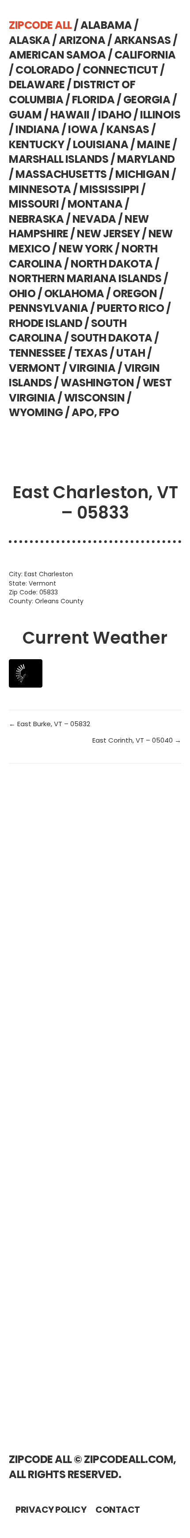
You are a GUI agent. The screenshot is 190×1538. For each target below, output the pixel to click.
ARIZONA (82, 40)
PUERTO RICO (130, 308)
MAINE (154, 144)
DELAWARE (37, 84)
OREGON (135, 293)
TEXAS (91, 353)
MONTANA (95, 204)
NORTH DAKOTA (112, 263)
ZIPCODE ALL (40, 25)
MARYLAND (146, 159)
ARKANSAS (142, 40)
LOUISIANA (101, 144)
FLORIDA (93, 99)
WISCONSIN (94, 397)
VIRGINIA (92, 368)
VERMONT (35, 368)
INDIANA (37, 129)
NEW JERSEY (108, 233)
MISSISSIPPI (109, 189)
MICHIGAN (142, 174)
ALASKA (29, 40)
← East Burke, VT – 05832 (49, 723)
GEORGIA (147, 99)
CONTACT (117, 1509)
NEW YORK (86, 248)
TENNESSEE (37, 353)
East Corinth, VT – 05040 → (136, 740)
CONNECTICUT (120, 70)
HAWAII (70, 114)
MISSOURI (34, 204)
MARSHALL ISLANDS (58, 159)
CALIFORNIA (145, 54)
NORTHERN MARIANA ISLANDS (85, 278)
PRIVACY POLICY (50, 1509)
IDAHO (115, 114)
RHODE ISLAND (45, 323)
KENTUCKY (36, 144)
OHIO (22, 293)
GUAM (25, 114)
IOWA (83, 129)
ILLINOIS (160, 114)
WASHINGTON (97, 382)
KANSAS (127, 129)
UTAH (130, 353)
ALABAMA (106, 25)
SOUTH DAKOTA (111, 337)
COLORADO (44, 70)
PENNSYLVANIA (48, 308)
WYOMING (36, 412)
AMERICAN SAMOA (57, 54)
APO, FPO (95, 412)
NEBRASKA (36, 219)
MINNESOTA (40, 189)
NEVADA (94, 219)
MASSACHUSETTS (61, 174)
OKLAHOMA (74, 293)
